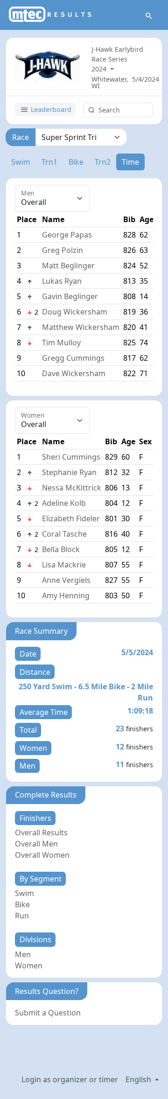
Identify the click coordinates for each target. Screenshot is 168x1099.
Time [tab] (130, 162)
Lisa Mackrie (64, 565)
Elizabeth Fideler (71, 518)
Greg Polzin (62, 250)
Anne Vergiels (66, 580)
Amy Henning (66, 595)
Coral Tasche (64, 534)
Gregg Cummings (73, 358)
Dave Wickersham (73, 373)
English (139, 1079)
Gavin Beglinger (70, 296)
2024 (99, 68)
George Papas (67, 235)
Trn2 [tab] (103, 162)
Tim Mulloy (61, 342)
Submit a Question (48, 1013)
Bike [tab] (76, 162)
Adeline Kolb (64, 503)
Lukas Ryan (62, 281)
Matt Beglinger (68, 265)
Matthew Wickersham (80, 327)
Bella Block (61, 549)
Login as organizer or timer (69, 1079)
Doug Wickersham (74, 312)
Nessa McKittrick (71, 488)
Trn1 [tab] (49, 162)
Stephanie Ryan (69, 472)
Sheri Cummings (71, 457)
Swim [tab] (20, 162)
